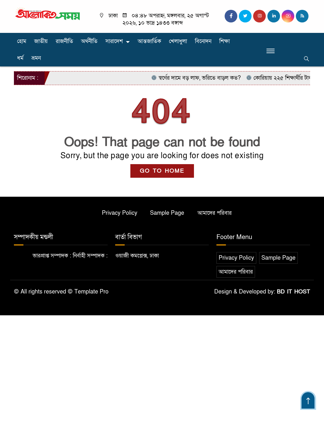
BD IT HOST (293, 291)
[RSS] (302, 16)
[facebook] (231, 16)
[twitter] (245, 16)
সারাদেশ (114, 41)
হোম (21, 41)
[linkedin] (273, 16)
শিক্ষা (224, 41)
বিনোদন (203, 41)
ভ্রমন (36, 58)
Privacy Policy (119, 213)
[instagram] (259, 16)
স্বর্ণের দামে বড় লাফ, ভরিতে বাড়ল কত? (195, 78)
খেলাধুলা (178, 41)
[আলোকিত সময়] (48, 14)
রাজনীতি (64, 41)
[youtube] (288, 16)
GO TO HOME (162, 171)
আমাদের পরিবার (214, 213)
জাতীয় (41, 41)
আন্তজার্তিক (149, 41)
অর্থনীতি (89, 41)
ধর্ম (20, 58)
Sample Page (167, 213)
